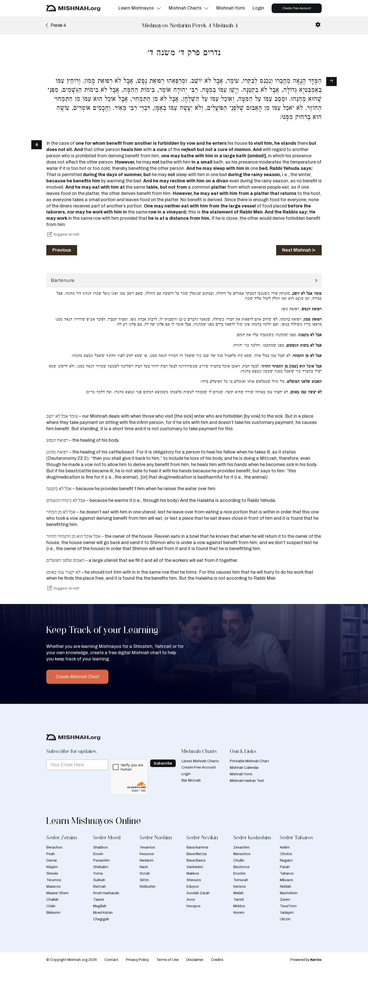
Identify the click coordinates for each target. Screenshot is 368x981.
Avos (191, 899)
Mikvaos (286, 880)
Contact (111, 960)
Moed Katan (103, 913)
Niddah (285, 886)
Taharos (287, 873)
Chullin (238, 860)
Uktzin (285, 919)
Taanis (98, 899)
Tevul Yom (288, 906)
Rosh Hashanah (106, 893)
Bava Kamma (197, 847)
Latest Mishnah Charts (200, 761)
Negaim (286, 860)
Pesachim (101, 860)
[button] (184, 280)
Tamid (238, 899)
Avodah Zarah (198, 893)
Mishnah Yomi (230, 8)
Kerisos (239, 886)
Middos (239, 906)
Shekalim (100, 867)
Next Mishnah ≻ (299, 250)
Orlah (50, 906)
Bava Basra (196, 860)
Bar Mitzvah (191, 780)
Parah (285, 867)
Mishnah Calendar (244, 768)
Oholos (286, 854)
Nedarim (146, 860)
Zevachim (241, 847)
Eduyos (193, 886)
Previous (61, 250)
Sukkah (99, 880)
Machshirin (288, 893)
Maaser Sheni (57, 893)
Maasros (53, 886)
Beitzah (99, 886)
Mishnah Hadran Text (247, 781)
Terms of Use (167, 960)
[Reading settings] (318, 24)
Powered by (306, 960)
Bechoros (241, 867)
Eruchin (239, 873)
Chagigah (101, 919)
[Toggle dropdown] (158, 8)
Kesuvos (147, 854)
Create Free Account (296, 8)
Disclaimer (195, 960)
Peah (50, 854)
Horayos (194, 906)
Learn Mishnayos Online (93, 820)
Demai (51, 860)
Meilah (238, 893)
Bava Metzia (197, 854)
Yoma (98, 873)
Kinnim (238, 913)
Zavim (285, 899)
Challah (52, 899)
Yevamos (147, 847)
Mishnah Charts (185, 8)
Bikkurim (53, 913)
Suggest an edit (66, 234)
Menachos (241, 854)
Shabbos (100, 847)
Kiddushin (147, 886)
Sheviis (52, 873)
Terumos (53, 880)
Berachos (54, 847)
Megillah (99, 906)
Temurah (240, 880)
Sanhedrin (195, 867)
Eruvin (98, 854)
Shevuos (194, 880)
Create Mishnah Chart (77, 676)
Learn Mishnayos (136, 8)
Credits (217, 960)
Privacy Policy (137, 960)
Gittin (144, 880)
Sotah (145, 873)
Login (258, 8)
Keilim (285, 847)
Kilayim (52, 867)
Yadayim (287, 913)
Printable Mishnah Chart (249, 761)
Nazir (144, 867)
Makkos (193, 873)
